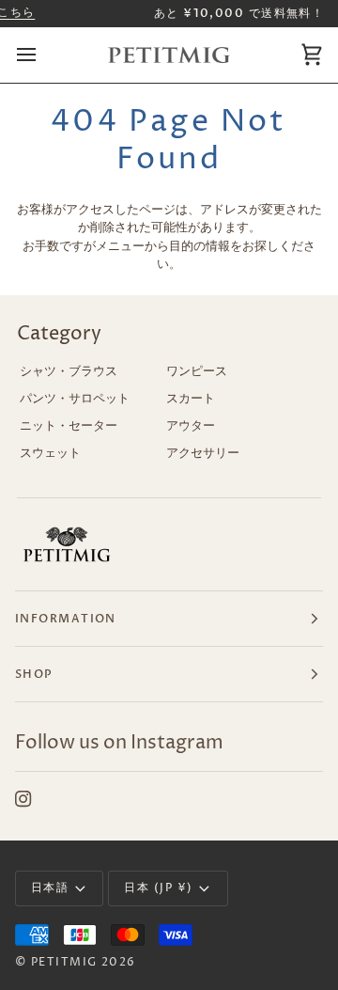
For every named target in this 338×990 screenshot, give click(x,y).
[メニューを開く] (43, 55)
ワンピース (196, 371)
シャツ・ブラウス (68, 371)
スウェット (50, 453)
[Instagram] (23, 799)
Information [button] (65, 618)
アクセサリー (202, 453)
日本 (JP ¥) (158, 888)
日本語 (50, 888)
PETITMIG (64, 962)
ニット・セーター (68, 425)
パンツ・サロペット (75, 398)
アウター (190, 425)
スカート (190, 398)
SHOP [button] (34, 674)
